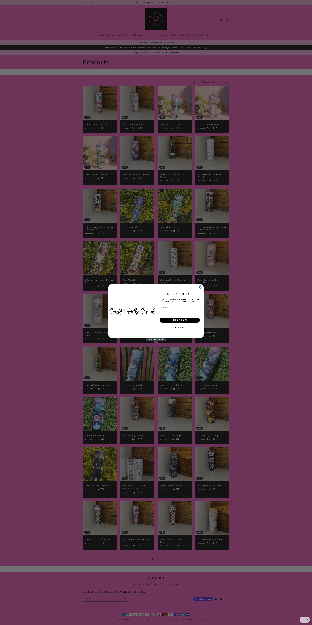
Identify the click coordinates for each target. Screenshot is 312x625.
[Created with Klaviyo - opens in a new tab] (156, 339)
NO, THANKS (180, 327)
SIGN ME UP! (179, 320)
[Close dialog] (200, 287)
